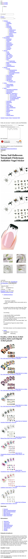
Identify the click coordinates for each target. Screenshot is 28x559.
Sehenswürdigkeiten (11, 107)
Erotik (7, 52)
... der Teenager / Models (14, 97)
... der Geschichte (13, 96)
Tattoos (8, 86)
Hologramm (9, 102)
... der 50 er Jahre (13, 94)
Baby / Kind (9, 57)
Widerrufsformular (8, 526)
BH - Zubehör (9, 55)
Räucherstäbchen (13, 70)
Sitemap (5, 529)
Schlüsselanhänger (10, 66)
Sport (7, 59)
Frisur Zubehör (9, 84)
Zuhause (5, 67)
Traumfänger (12, 71)
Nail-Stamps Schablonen (12, 89)
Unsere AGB (7, 522)
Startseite (3, 117)
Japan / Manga (9, 106)
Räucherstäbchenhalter (14, 72)
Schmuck (5, 20)
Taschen (8, 53)
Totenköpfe (8, 105)
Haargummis (9, 45)
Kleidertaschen (9, 76)
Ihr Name (3, 125)
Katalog (7, 117)
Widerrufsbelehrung (8, 525)
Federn (7, 109)
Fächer (7, 63)
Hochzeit (8, 58)
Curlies (8, 41)
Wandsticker (9, 77)
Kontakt (5, 530)
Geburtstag (8, 64)
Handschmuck (12, 30)
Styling (5, 83)
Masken (11, 33)
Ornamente (8, 101)
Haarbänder (9, 39)
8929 (19, 117)
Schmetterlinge (9, 110)
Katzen (8, 103)
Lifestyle (5, 50)
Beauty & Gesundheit (11, 62)
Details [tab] (5, 330)
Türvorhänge (9, 75)
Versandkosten (14, 281)
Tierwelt (8, 114)
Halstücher (11, 31)
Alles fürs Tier (9, 80)
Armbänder (8, 23)
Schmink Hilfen (9, 85)
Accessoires (9, 27)
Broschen (11, 35)
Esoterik (8, 68)
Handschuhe (12, 61)
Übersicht (5, 509)
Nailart (5, 88)
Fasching (8, 49)
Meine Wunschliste (7, 515)
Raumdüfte (11, 74)
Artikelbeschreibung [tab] (8, 294)
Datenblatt (3, 290)
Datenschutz (6, 523)
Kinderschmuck (9, 36)
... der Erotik (12, 99)
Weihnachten (9, 92)
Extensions (8, 48)
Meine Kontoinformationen (9, 510)
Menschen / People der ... (12, 93)
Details (11, 292)
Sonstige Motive (10, 115)
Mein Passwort (6, 513)
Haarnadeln (9, 42)
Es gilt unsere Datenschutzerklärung (9, 148)
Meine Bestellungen (7, 514)
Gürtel (10, 28)
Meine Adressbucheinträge (9, 511)
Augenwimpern (12, 32)
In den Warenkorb (12, 283)
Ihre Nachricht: (4, 138)
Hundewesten (12, 81)
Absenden (3, 150)
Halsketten (8, 26)
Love (7, 112)
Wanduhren (9, 79)
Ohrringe (8, 22)
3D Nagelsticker (10, 90)
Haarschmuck (6, 37)
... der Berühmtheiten (14, 98)
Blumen (8, 111)
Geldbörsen (9, 54)
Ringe (7, 24)
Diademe (8, 46)
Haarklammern (9, 44)
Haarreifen (8, 40)
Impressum (6, 521)
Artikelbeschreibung (5, 292)
